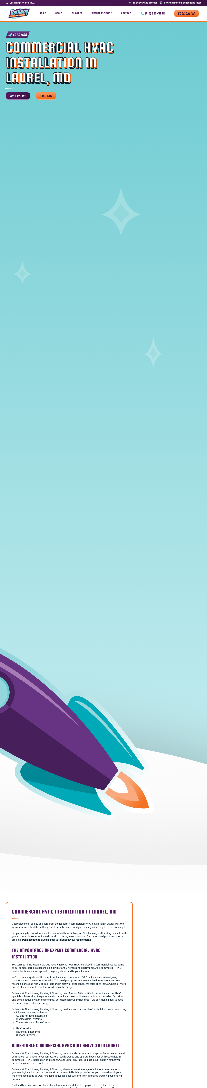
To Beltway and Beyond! (145, 2)
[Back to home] (19, 13)
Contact (126, 13)
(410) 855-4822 (155, 13)
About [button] (59, 13)
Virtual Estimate (102, 13)
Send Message (157, 987)
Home (43, 13)
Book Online (186, 13)
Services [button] (77, 13)
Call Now (46, 95)
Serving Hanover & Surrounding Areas (182, 2)
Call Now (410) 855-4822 (22, 2)
